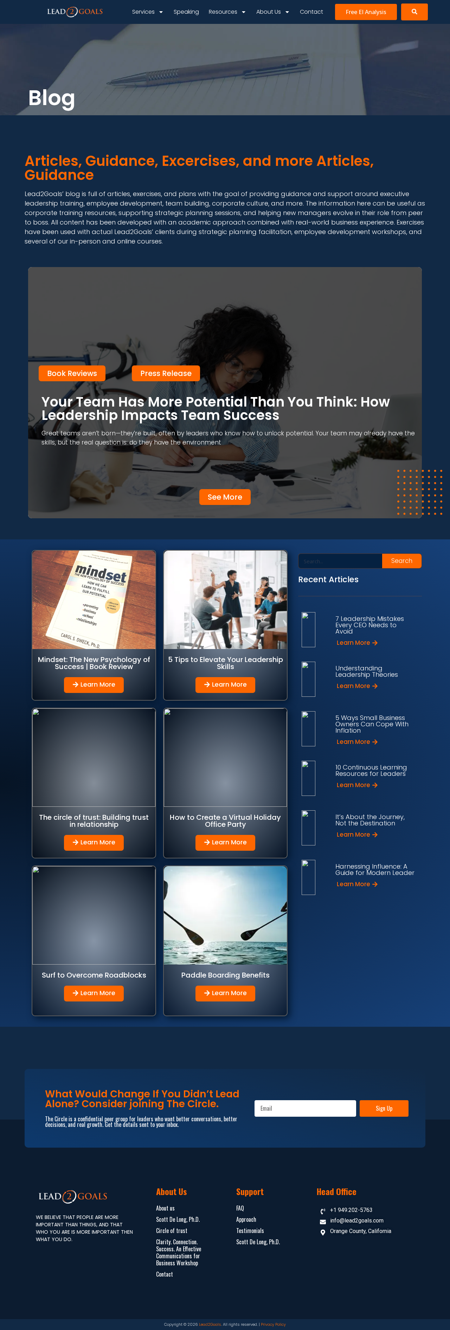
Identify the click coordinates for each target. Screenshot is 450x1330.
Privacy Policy (273, 1324)
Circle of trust (171, 1230)
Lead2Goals (210, 1324)
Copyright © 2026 (181, 1324)
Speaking (186, 12)
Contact (311, 12)
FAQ (240, 1208)
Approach (246, 1219)
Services (143, 12)
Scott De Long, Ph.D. (178, 1219)
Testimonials (250, 1230)
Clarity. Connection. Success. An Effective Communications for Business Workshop (178, 1252)
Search (401, 561)
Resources (223, 12)
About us (268, 12)
